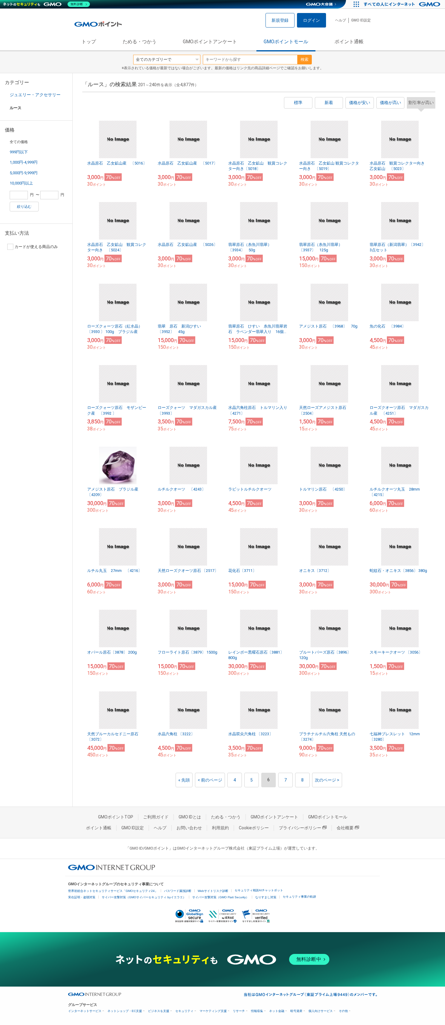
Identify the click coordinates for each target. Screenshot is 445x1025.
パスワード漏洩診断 (177, 891)
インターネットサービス (84, 1011)
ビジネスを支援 (158, 1011)
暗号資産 (296, 1011)
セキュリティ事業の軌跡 (299, 896)
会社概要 (345, 827)
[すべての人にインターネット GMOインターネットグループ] (403, 4)
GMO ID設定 (361, 20)
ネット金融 (276, 1011)
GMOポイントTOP (115, 816)
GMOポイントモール (286, 41)
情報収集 (257, 1011)
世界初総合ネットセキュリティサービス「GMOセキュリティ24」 (113, 891)
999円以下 (19, 152)
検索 (304, 59)
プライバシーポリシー (300, 827)
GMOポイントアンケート (210, 41)
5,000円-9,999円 (24, 173)
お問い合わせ (189, 827)
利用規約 (220, 827)
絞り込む (24, 206)
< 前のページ (210, 780)
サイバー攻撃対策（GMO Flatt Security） (220, 897)
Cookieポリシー (254, 827)
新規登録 (280, 20)
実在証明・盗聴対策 (81, 897)
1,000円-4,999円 (24, 162)
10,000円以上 (21, 183)
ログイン (311, 20)
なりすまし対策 (265, 897)
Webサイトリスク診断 (213, 891)
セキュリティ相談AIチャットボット (259, 890)
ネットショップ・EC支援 (124, 1011)
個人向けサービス (320, 1011)
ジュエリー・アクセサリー (35, 94)
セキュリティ (184, 1011)
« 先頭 (184, 780)
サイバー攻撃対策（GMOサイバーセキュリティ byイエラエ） (144, 897)
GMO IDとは (190, 816)
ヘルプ (340, 20)
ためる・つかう (140, 41)
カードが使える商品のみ (36, 246)
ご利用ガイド (156, 816)
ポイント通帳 (349, 41)
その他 (343, 1011)
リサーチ (239, 1011)
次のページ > (327, 780)
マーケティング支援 (213, 1011)
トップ (88, 41)
